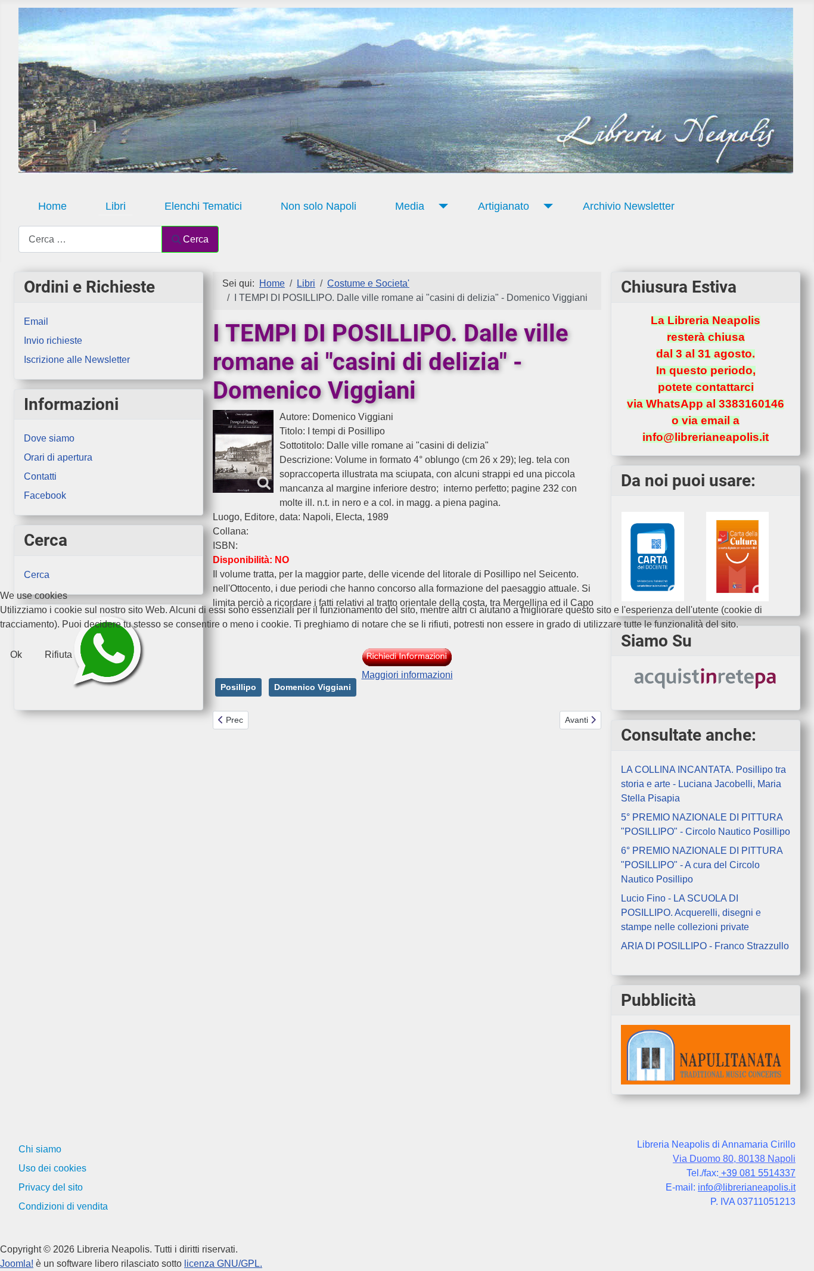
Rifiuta (58, 655)
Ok (16, 655)
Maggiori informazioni (407, 675)
